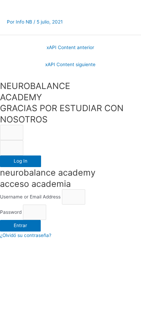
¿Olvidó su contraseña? (25, 235)
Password (11, 212)
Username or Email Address (30, 196)
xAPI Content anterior (70, 47)
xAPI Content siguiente (70, 64)
